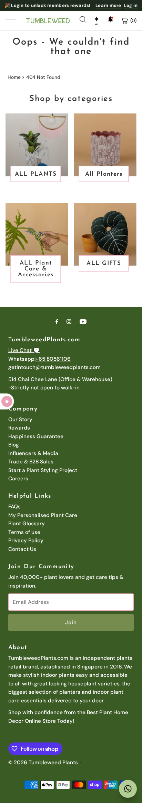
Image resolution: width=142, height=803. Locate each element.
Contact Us (22, 549)
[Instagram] (69, 321)
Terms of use (24, 532)
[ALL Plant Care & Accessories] (37, 234)
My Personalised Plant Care (42, 515)
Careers (18, 478)
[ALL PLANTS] (37, 144)
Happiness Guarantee (35, 436)
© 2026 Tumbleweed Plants (43, 762)
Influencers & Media (33, 453)
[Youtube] (83, 321)
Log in (131, 5)
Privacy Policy (25, 540)
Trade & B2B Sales (30, 461)
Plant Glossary (26, 523)
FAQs (14, 506)
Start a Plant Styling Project (42, 470)
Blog (13, 444)
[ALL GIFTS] (105, 234)
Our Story (20, 419)
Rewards (19, 427)
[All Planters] (105, 144)
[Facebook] (56, 321)
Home (14, 77)
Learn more (108, 5)
